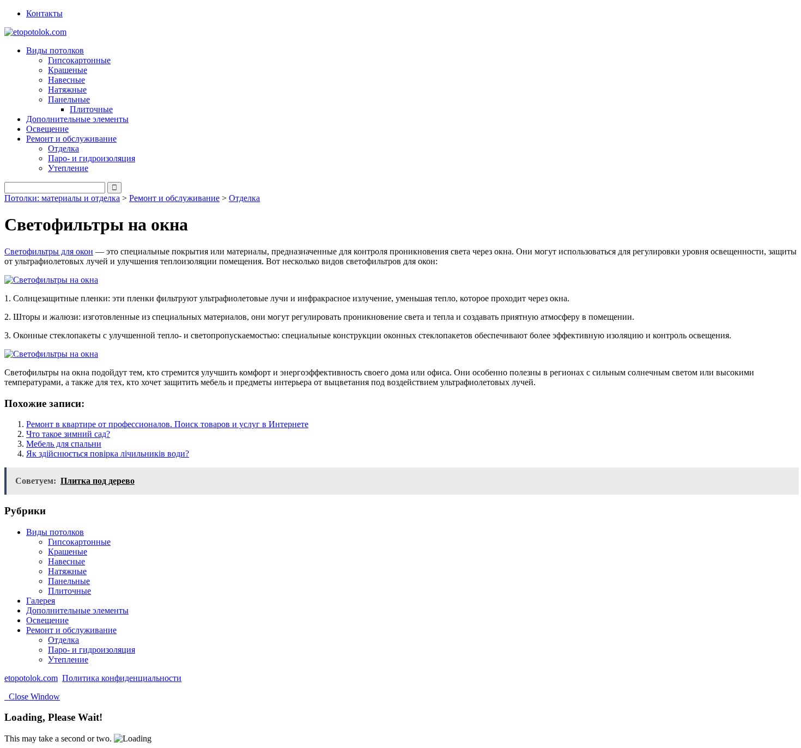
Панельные (69, 581)
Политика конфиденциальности (121, 678)
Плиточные (91, 109)
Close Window (32, 696)
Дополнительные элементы (77, 119)
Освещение (47, 128)
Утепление (68, 168)
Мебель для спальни (63, 443)
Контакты (44, 13)
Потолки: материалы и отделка (62, 198)
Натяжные (67, 89)
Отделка (63, 148)
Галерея (40, 600)
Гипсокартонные (79, 60)
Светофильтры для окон (48, 251)
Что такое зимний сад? (68, 434)
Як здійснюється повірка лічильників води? (107, 453)
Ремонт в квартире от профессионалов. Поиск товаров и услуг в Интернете (167, 424)
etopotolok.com (31, 678)
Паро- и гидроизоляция (91, 158)
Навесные (66, 79)
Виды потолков (55, 532)
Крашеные (67, 70)
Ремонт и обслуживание (174, 198)
